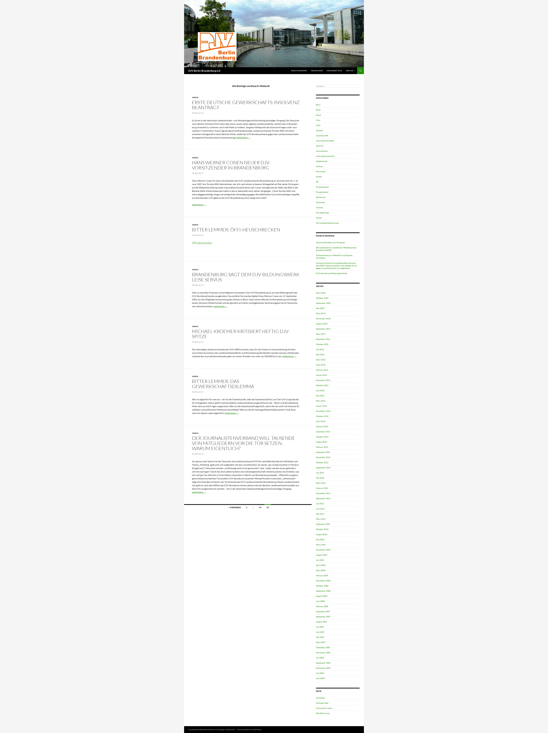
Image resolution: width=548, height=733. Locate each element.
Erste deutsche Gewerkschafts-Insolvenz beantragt (246, 104)
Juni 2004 (320, 678)
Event (318, 115)
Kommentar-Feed (324, 708)
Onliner (319, 166)
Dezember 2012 (323, 452)
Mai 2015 (320, 395)
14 (260, 507)
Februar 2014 (322, 426)
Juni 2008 (320, 601)
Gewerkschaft (322, 135)
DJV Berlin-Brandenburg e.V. (204, 70)
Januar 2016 (321, 375)
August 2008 (321, 596)
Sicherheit (320, 202)
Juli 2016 (320, 349)
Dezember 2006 (323, 647)
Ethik (318, 110)
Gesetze (319, 130)
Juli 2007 (320, 627)
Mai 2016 (320, 354)
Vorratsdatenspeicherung (327, 223)
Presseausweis (317, 71)
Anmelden (320, 698)
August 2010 (321, 534)
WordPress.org (322, 713)
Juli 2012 (320, 472)
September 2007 (323, 616)
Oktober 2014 (322, 416)
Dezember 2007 (323, 611)
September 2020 (323, 303)
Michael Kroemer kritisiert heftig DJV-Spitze (241, 333)
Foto (318, 120)
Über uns (349, 71)
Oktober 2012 (322, 462)
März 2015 (321, 401)
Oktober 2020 (322, 298)
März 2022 (321, 293)
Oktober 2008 (322, 586)
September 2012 (323, 467)
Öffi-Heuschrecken (202, 242)
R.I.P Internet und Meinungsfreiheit (331, 273)
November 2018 (323, 318)
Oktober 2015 (322, 385)
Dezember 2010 (323, 524)
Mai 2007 (320, 637)
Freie (318, 125)
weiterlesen (243, 137)
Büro (318, 104)
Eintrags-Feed (322, 703)
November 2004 (323, 668)
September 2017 (323, 329)
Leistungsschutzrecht (325, 156)
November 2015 (323, 380)
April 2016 (321, 359)
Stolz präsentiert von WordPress (249, 729)
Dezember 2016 (323, 339)
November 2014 (323, 411)
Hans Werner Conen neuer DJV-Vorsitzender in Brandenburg (231, 165)
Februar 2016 (322, 370)
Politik (319, 176)
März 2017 (321, 334)
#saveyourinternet (299, 71)
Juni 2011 (320, 508)
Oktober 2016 (322, 344)
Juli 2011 (320, 503)
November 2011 (323, 493)
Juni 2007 (320, 632)
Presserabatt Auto (334, 71)
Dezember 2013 (323, 431)
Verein (195, 97)
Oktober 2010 (322, 529)
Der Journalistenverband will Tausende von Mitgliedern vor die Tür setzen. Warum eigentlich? (243, 443)
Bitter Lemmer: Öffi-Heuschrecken (236, 230)
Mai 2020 (320, 308)
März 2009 (321, 570)
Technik (319, 207)
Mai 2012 (320, 478)
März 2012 (321, 483)
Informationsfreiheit (325, 140)
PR (317, 182)
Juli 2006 (320, 657)
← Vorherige (234, 507)
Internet (319, 146)
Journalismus (322, 151)
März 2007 (321, 642)
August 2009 (321, 555)
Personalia (320, 171)
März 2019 (321, 313)
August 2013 (321, 442)
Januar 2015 (321, 406)
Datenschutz (230, 729)
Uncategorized (322, 212)
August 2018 (321, 323)
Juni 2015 (320, 390)
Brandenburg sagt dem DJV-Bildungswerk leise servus (245, 277)
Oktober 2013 (322, 437)
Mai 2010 (320, 539)
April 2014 (321, 421)
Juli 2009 (320, 560)
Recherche (320, 197)
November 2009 (323, 550)
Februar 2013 (322, 447)
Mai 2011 (320, 514)
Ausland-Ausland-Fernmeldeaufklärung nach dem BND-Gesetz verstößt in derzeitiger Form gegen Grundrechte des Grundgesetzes (336, 265)
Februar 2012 (322, 488)
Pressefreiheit (322, 192)
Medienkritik (321, 161)
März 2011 (321, 519)
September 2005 (323, 663)
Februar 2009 (322, 575)
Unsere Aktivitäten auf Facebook (330, 242)
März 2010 (321, 544)
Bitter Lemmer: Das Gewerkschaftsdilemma (223, 383)
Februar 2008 (322, 606)
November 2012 (323, 457)
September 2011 (323, 498)
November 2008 (323, 580)
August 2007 (321, 622)
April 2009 (321, 565)
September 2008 (323, 591)
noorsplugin (220, 729)
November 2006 (323, 652)
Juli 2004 (320, 673)
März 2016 (321, 365)
